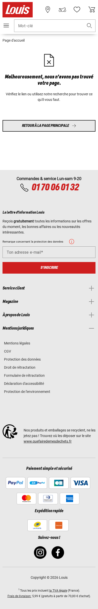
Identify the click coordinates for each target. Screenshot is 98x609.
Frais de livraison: (19, 596)
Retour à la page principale (45, 126)
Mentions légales (17, 343)
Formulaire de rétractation (24, 375)
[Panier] (91, 9)
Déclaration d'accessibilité (24, 384)
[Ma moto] (62, 9)
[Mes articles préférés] (77, 9)
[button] (89, 26)
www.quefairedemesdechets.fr (48, 441)
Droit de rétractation (19, 367)
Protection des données (22, 359)
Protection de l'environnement (27, 392)
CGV (7, 351)
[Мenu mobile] (6, 25)
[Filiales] (48, 9)
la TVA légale (58, 590)
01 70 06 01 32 (55, 188)
